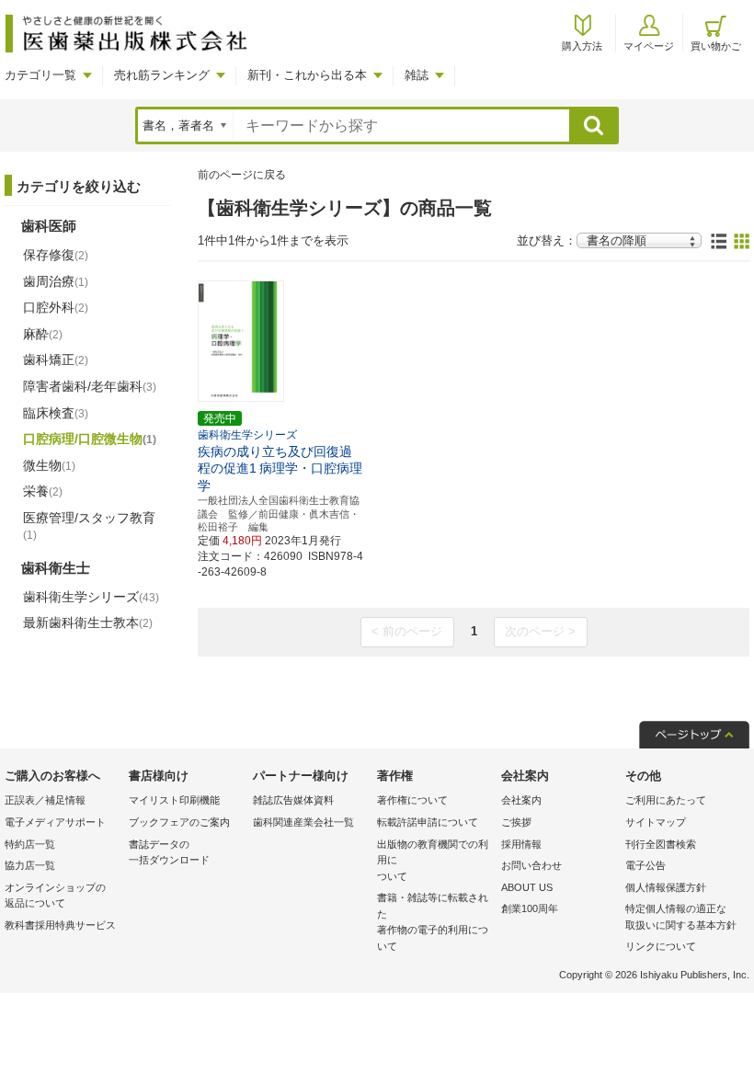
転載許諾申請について (427, 822)
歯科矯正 (55, 359)
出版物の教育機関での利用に (432, 860)
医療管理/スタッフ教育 (89, 526)
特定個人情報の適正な (681, 917)
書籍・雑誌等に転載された (432, 922)
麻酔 (43, 333)
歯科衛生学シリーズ (91, 596)
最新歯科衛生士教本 (88, 622)
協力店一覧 (30, 865)
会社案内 (521, 799)
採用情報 (521, 844)
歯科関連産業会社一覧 (303, 822)
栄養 (43, 491)
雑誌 (416, 75)
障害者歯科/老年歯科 (89, 386)
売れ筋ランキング (162, 75)
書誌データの (169, 852)
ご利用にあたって (665, 799)
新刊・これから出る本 (307, 75)
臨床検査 (55, 412)
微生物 (49, 465)
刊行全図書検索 (660, 844)
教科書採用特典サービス (60, 925)
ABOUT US (527, 887)
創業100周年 (529, 908)
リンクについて (660, 946)
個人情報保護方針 (665, 887)
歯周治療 (55, 281)
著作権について (412, 799)
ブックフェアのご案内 (179, 822)
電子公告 (645, 865)
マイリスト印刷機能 (174, 799)
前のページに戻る (242, 174)
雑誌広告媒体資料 (293, 799)
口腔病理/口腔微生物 (89, 438)
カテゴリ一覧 (40, 75)
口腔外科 (55, 307)
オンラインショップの (55, 895)
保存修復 (55, 254)
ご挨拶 (516, 822)
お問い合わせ (531, 865)
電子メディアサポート (55, 822)
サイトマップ (655, 822)
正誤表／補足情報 (45, 799)
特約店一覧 (30, 844)
